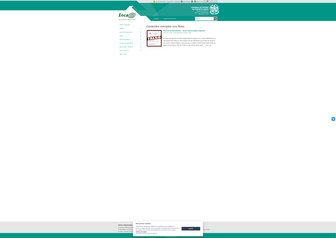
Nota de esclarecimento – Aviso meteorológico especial (184, 31)
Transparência (170, 1)
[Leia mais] (154, 38)
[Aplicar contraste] (207, 1)
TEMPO (122, 28)
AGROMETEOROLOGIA (126, 32)
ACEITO (191, 228)
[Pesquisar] (215, 18)
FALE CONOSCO (124, 50)
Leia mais (208, 45)
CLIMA (122, 36)
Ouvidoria (177, 1)
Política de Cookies (141, 231)
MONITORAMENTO (125, 39)
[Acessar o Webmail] (192, 1)
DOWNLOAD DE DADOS (127, 43)
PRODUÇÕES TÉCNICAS (126, 47)
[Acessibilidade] (204, 1)
